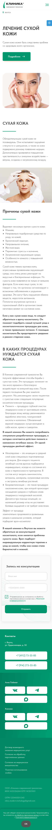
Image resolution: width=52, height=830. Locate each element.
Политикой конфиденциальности (26, 817)
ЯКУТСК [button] (8, 12)
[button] (33, 5)
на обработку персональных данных (27, 815)
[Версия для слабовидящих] (49, 23)
